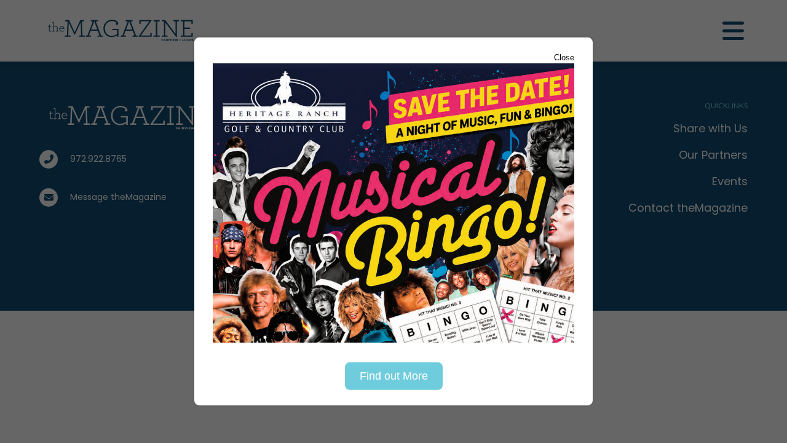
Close (564, 57)
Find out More (394, 376)
